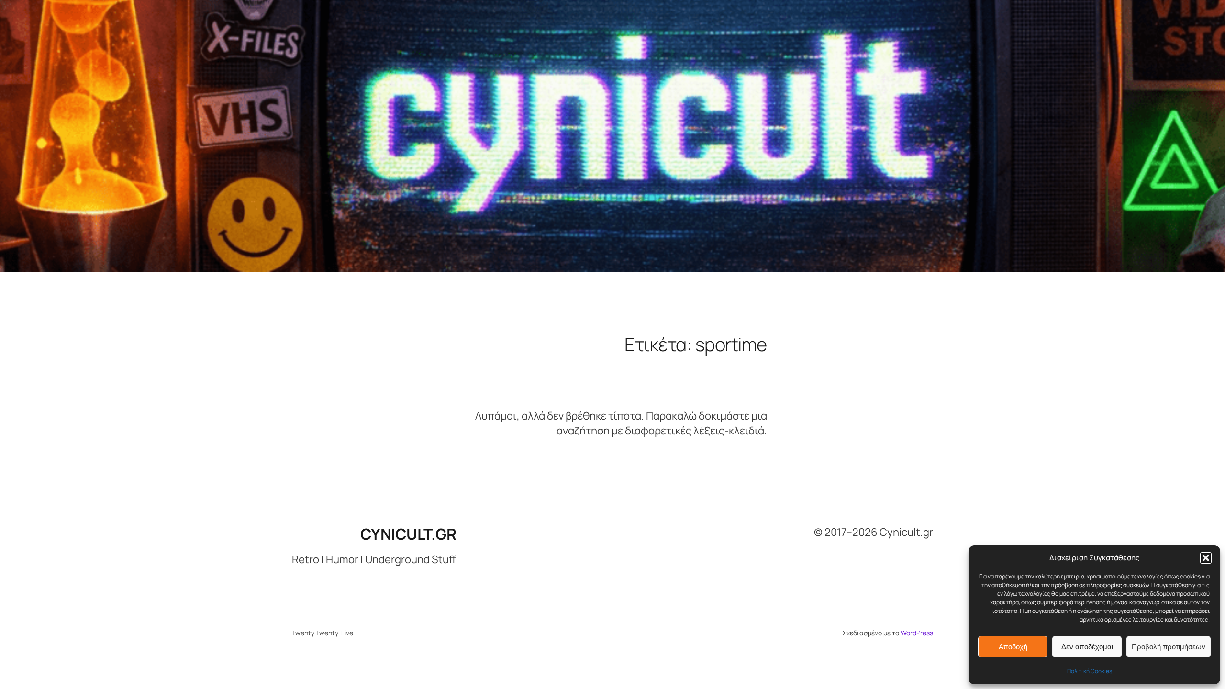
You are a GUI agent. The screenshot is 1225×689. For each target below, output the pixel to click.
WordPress (917, 632)
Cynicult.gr (408, 534)
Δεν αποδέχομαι (1087, 647)
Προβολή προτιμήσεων (1168, 647)
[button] (1206, 558)
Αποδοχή (1013, 647)
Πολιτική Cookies (1089, 671)
